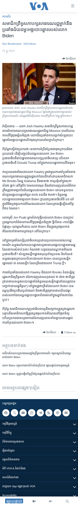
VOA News (29, 43)
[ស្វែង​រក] (67, 501)
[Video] (34, 501)
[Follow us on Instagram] (31, 412)
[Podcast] (57, 412)
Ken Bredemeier (12, 43)
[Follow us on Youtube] (23, 412)
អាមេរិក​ (6, 16)
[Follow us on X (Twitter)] (14, 412)
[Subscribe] (66, 412)
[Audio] (50, 501)
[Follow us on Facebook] (5, 412)
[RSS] (48, 412)
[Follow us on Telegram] (40, 412)
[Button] (69, 58)
